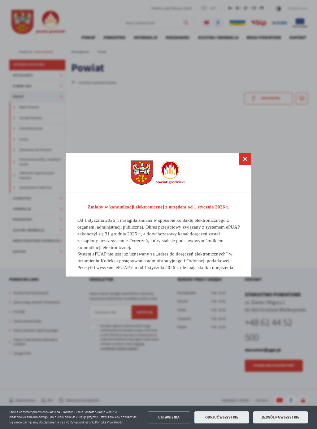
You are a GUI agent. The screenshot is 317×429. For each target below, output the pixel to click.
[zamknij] (245, 159)
